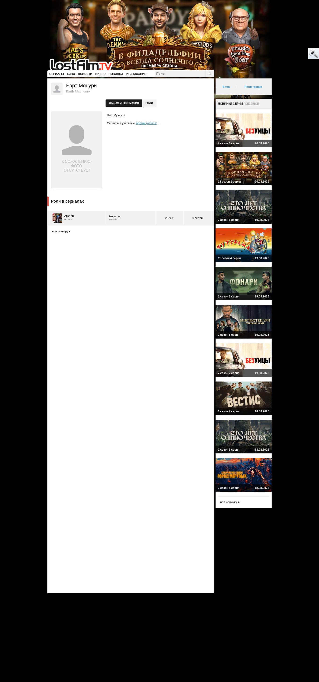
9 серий (197, 218)
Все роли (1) (60, 231)
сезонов (252, 103)
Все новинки (228, 502)
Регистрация (253, 86)
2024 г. (169, 218)
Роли (149, 103)
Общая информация (124, 103)
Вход (226, 86)
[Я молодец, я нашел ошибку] (295, 54)
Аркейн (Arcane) (146, 123)
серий (238, 103)
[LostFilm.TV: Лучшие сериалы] (83, 64)
